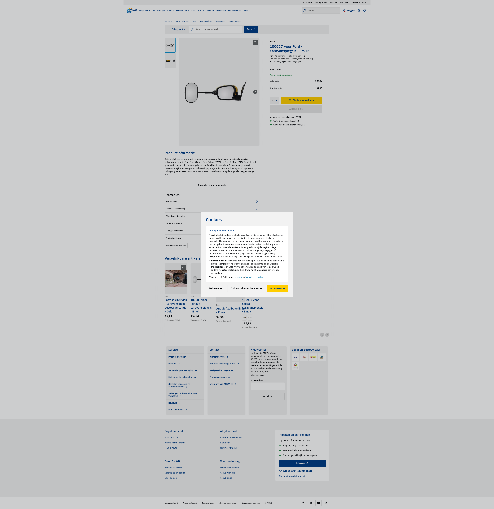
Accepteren (276, 288)
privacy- (239, 277)
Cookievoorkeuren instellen (245, 288)
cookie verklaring (254, 277)
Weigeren (214, 288)
